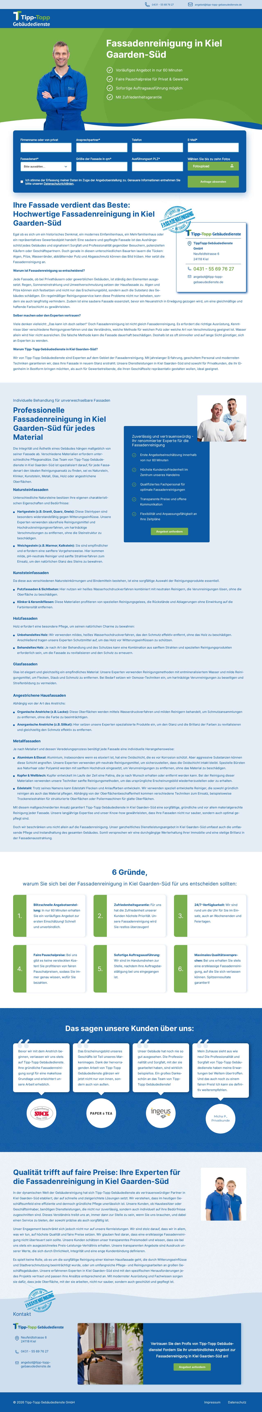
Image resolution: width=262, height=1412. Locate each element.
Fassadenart (29, 159)
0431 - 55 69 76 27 (163, 4)
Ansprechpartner (88, 139)
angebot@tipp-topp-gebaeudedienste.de (218, 4)
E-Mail (192, 139)
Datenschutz (237, 1402)
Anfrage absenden (213, 181)
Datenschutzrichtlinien (58, 183)
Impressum (212, 1402)
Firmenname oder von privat (39, 139)
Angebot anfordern (169, 531)
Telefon (137, 139)
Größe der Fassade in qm (93, 159)
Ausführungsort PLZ (146, 159)
